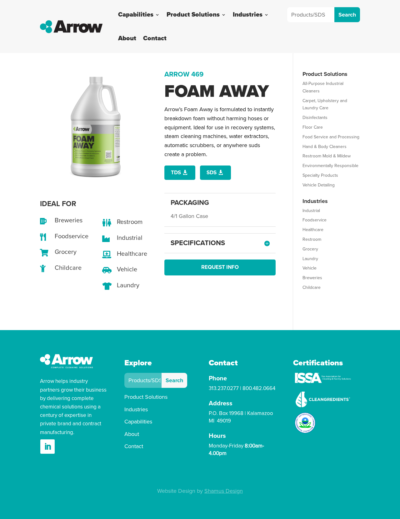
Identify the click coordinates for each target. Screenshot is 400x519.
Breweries (312, 277)
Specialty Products (320, 175)
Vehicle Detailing (318, 185)
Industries (247, 14)
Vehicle (309, 268)
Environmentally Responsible (330, 165)
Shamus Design (223, 490)
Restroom (311, 239)
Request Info (220, 267)
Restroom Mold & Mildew (326, 156)
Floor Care (312, 127)
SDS (212, 172)
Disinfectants (315, 117)
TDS (176, 172)
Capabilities (135, 14)
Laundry (310, 258)
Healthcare (312, 229)
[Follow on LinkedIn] (47, 446)
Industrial (311, 210)
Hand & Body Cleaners (324, 146)
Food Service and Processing (330, 137)
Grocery (310, 249)
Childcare (311, 287)
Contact (155, 38)
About (127, 38)
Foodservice (314, 220)
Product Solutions (193, 14)
